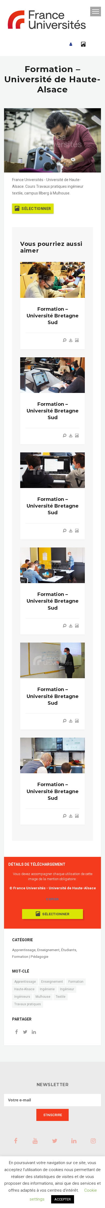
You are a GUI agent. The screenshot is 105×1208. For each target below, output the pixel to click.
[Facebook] (16, 1032)
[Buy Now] (71, 340)
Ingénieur (67, 989)
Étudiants (68, 950)
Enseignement (48, 950)
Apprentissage (24, 950)
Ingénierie (47, 989)
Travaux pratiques (27, 1004)
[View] (64, 340)
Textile (60, 997)
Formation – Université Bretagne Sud (53, 315)
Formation (75, 982)
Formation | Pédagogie (30, 957)
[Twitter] (25, 1032)
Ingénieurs (22, 997)
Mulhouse (43, 997)
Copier (52, 899)
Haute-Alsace (24, 989)
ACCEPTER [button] (62, 1199)
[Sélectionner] (76, 340)
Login (70, 44)
